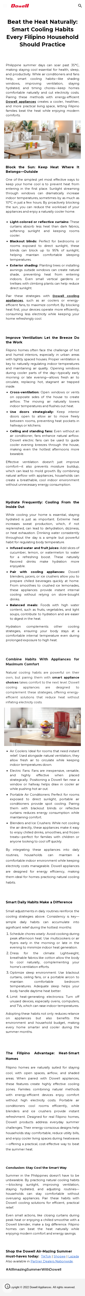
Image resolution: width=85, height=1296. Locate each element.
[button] (5, 5)
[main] (42, 33)
